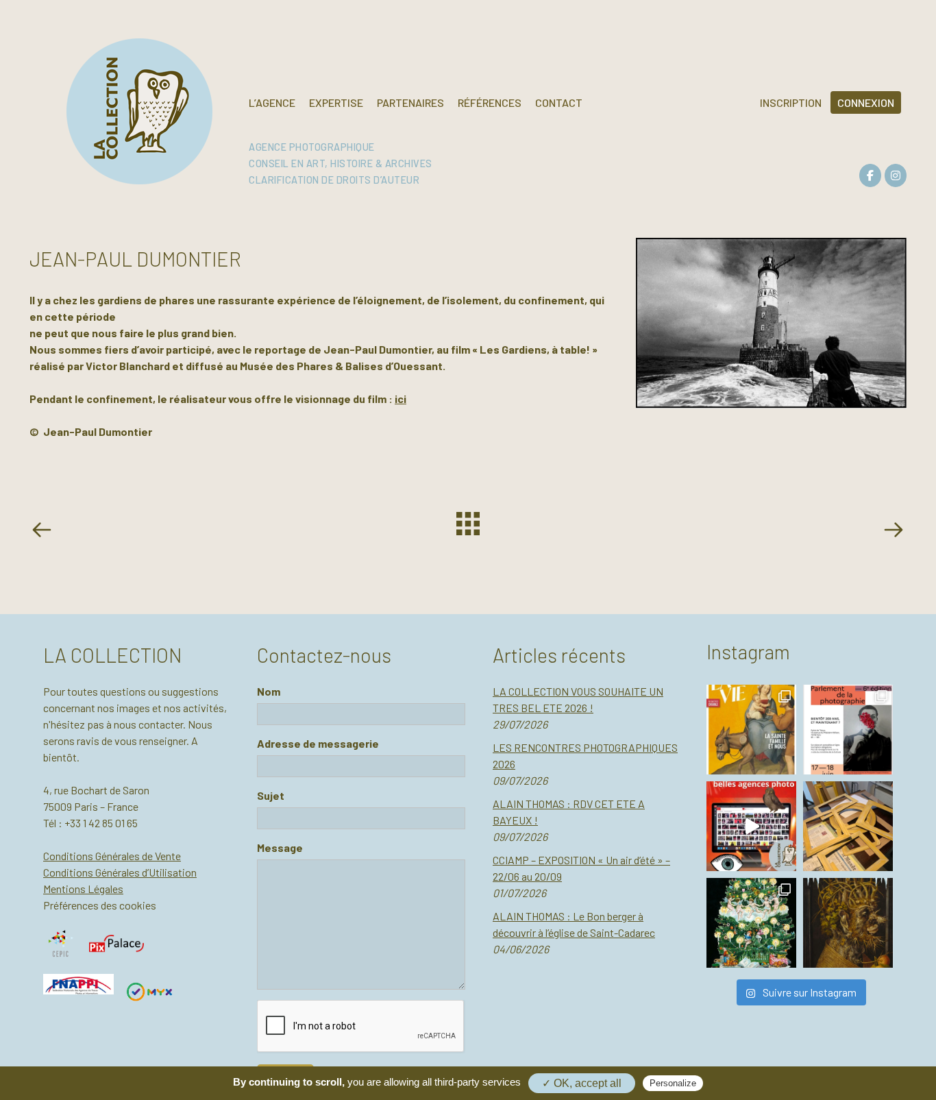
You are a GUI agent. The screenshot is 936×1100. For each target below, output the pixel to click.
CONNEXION (865, 102)
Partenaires (410, 102)
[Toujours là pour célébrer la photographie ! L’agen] (848, 729)
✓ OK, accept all (581, 1083)
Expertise (336, 102)
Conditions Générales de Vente (112, 855)
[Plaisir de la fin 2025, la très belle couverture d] (751, 729)
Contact (558, 102)
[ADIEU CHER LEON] (893, 531)
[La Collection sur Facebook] (870, 175)
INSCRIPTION (791, 102)
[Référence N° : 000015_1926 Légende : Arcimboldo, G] (848, 923)
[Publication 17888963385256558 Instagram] (751, 826)
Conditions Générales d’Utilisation (120, 872)
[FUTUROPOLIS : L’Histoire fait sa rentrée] (44, 531)
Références (489, 102)
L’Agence (272, 102)
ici (400, 398)
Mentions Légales (83, 888)
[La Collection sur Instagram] (896, 175)
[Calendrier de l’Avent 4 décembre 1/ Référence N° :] (751, 923)
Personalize (673, 1083)
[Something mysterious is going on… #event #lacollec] (848, 826)
